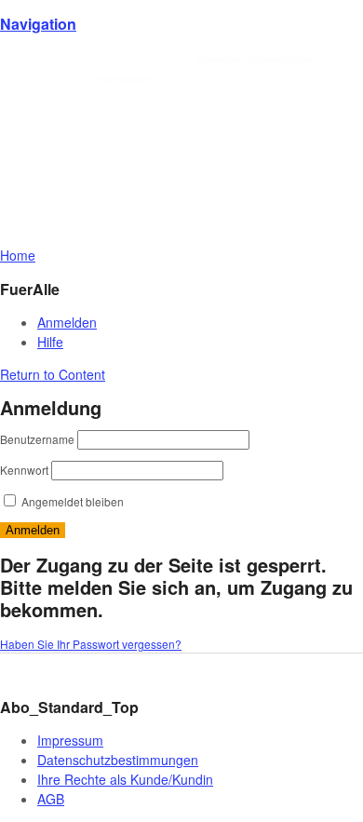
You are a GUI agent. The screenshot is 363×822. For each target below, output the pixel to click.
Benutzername (37, 439)
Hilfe (50, 341)
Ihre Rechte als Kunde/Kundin (125, 779)
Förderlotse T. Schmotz (142, 59)
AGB (50, 798)
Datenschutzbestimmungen (117, 759)
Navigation (38, 23)
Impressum (70, 740)
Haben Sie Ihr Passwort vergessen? (91, 644)
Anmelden (67, 322)
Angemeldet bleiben (71, 501)
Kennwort (24, 470)
